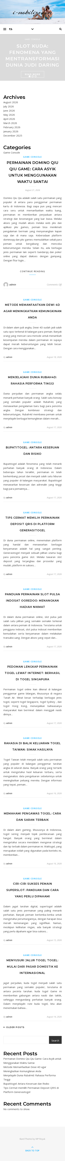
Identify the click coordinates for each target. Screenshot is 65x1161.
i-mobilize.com (32, 12)
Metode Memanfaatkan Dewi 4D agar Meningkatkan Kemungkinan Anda (33, 311)
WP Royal (40, 1138)
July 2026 (8, 106)
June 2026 (9, 110)
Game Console (32, 39)
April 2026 (9, 119)
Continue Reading (32, 271)
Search (55, 1040)
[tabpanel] (32, 57)
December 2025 (12, 135)
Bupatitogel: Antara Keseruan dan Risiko (26, 1083)
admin (12, 284)
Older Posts (15, 1027)
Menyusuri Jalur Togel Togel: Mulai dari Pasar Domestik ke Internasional (32, 967)
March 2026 (10, 123)
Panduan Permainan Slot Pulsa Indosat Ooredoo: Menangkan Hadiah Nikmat (32, 601)
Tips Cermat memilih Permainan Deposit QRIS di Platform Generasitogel (32, 524)
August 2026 (10, 102)
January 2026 (10, 131)
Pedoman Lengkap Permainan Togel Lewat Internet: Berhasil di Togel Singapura (32, 673)
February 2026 (11, 127)
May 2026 (9, 114)
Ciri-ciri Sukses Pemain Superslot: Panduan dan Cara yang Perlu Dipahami (32, 890)
